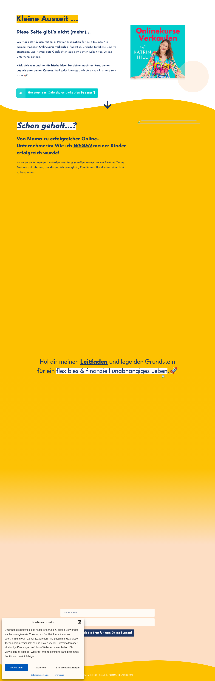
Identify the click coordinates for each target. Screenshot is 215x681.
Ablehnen (41, 667)
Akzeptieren (16, 667)
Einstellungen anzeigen (67, 667)
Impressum (59, 675)
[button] (79, 622)
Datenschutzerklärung (40, 675)
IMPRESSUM (111, 675)
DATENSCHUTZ (126, 675)
